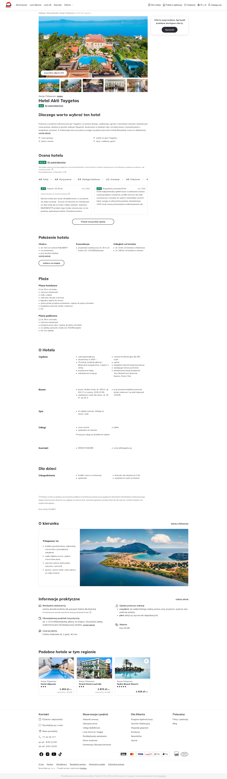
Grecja (62, 13)
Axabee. (83, 768)
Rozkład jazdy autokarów (95, 736)
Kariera (50, 764)
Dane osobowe (90, 740)
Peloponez (70, 13)
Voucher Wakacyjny (140, 723)
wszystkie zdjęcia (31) (54, 73)
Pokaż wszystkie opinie (93, 221)
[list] (52, 169)
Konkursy (135, 732)
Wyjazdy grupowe (139, 727)
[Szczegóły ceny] (71, 692)
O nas (41, 764)
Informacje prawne (116, 764)
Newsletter (136, 736)
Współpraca (61, 764)
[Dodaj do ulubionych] (70, 661)
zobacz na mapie (51, 263)
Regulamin (162, 776)
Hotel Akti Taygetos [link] (83, 13)
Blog (175, 723)
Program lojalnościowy (142, 719)
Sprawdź (169, 29)
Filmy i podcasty (180, 719)
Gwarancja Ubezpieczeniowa (97, 744)
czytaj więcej (44, 133)
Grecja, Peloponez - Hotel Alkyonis (53, 659)
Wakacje (42, 13)
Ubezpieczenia (90, 723)
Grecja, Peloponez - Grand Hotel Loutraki (91, 660)
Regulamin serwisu (78, 764)
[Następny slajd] (148, 179)
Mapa (60, 96)
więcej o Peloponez (179, 523)
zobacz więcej (182, 599)
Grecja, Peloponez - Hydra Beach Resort (132, 659)
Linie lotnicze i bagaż (93, 732)
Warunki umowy (91, 719)
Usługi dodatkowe (91, 727)
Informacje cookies (97, 764)
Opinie (134, 740)
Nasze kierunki (52, 13)
